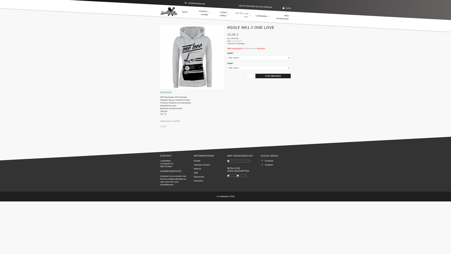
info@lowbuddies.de (196, 3)
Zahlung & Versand (202, 165)
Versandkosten (236, 41)
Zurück (163, 126)
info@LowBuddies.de (177, 179)
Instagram (269, 165)
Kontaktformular (166, 185)
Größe (231, 53)
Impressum (198, 181)
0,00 (288, 8)
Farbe (231, 63)
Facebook (269, 161)
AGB (196, 173)
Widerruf (197, 169)
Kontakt (197, 161)
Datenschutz (199, 177)
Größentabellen (249, 49)
